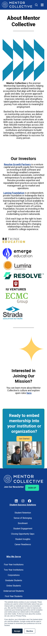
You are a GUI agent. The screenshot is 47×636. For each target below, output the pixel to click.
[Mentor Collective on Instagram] (23, 501)
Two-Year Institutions (13, 570)
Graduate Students (13, 580)
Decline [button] (29, 631)
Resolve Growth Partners (17, 164)
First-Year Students (13, 596)
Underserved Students (13, 591)
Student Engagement (22, 528)
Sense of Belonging (23, 518)
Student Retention (23, 512)
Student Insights (22, 539)
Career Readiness (23, 544)
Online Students (13, 585)
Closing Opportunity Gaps (22, 534)
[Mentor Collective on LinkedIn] (16, 501)
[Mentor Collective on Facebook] (29, 501)
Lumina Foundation (13, 192)
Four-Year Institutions (14, 564)
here (29, 393)
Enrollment (23, 523)
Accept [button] (17, 631)
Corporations (14, 575)
